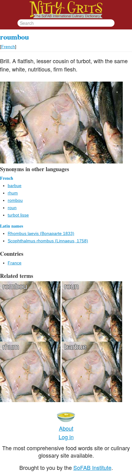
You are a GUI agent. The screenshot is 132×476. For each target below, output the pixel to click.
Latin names (11, 226)
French (8, 46)
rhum (13, 192)
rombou (15, 200)
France (14, 262)
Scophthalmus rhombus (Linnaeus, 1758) (48, 240)
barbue (14, 185)
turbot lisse (18, 215)
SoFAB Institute (92, 467)
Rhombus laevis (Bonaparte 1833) (41, 233)
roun (12, 207)
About (66, 428)
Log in (66, 437)
